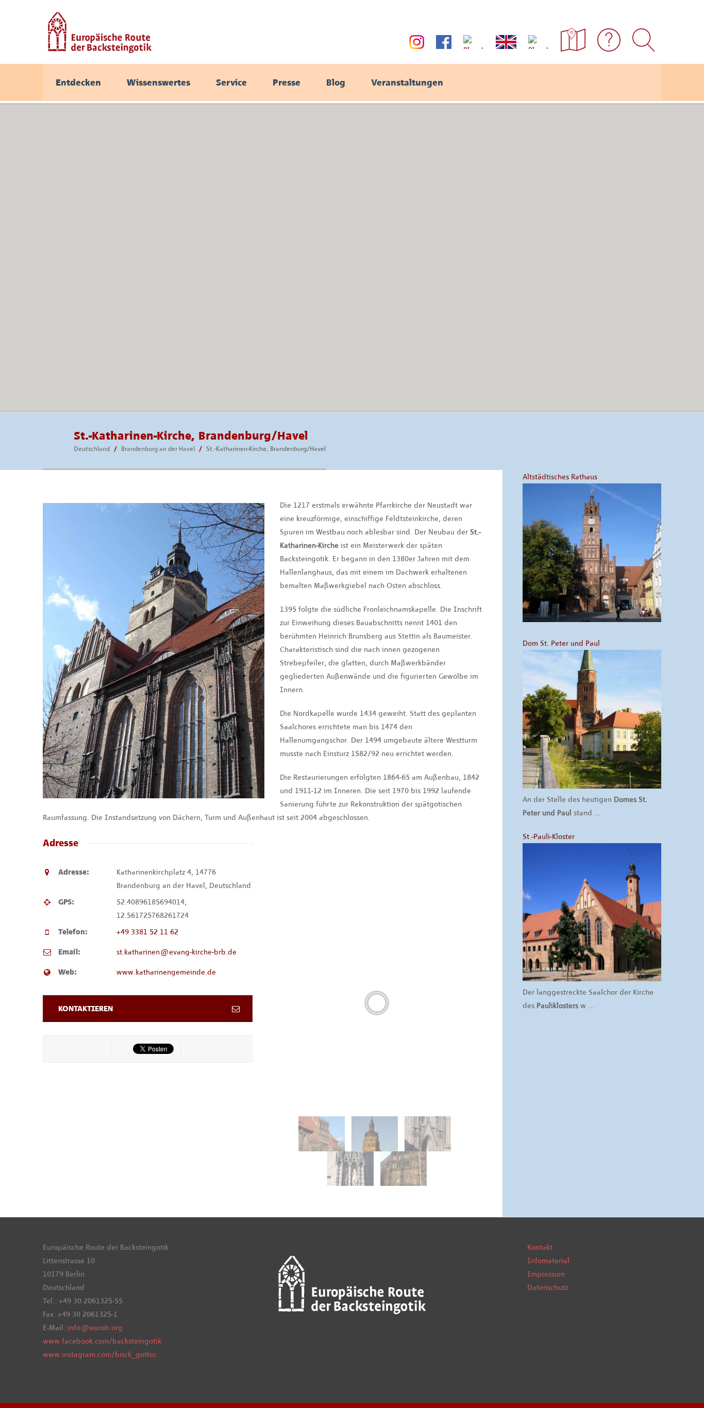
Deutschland (92, 448)
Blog (335, 82)
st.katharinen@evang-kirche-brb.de (176, 952)
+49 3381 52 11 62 (147, 931)
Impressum (546, 1274)
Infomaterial (548, 1260)
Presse (286, 82)
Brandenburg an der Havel (158, 448)
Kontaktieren (85, 1008)
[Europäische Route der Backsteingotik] (97, 49)
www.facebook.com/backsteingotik (102, 1341)
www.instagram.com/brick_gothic (100, 1354)
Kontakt (539, 1247)
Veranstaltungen (407, 82)
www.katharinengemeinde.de (166, 972)
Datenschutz (547, 1287)
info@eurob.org (95, 1327)
